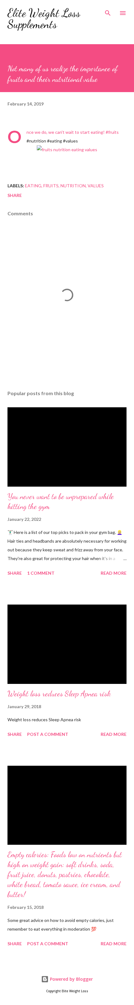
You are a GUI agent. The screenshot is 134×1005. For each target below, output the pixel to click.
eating (33, 185)
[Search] (108, 11)
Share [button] (14, 195)
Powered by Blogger (71, 979)
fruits (51, 185)
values (96, 185)
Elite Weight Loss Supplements (43, 18)
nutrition (73, 185)
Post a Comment (47, 734)
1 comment (41, 573)
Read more (114, 573)
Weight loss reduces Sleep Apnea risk (59, 693)
